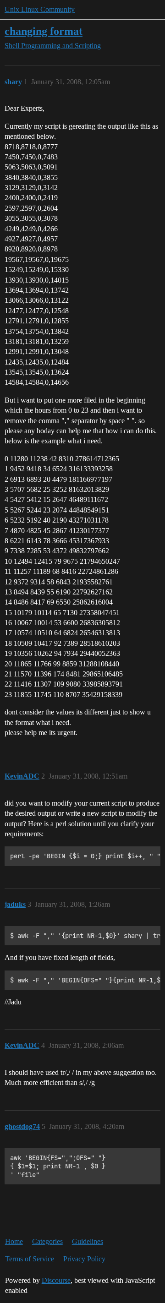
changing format (43, 31)
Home (14, 1241)
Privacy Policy (84, 1259)
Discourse (56, 1280)
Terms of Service (29, 1259)
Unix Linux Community (40, 9)
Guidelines (87, 1241)
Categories (47, 1241)
